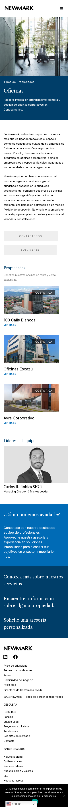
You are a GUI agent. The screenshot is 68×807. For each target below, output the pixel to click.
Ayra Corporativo (19, 418)
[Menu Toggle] (61, 10)
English (16, 803)
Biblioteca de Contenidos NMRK (23, 690)
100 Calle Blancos (20, 320)
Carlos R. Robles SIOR (23, 487)
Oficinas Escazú (18, 369)
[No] (64, 795)
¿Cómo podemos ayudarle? (32, 514)
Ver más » (10, 325)
